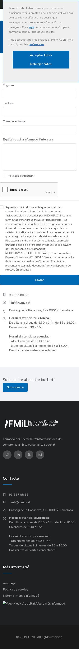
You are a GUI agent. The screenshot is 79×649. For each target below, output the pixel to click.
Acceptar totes (41, 55)
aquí (31, 27)
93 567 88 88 (19, 295)
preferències (36, 44)
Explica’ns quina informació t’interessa (28, 139)
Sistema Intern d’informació (21, 596)
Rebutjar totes (41, 64)
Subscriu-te (15, 387)
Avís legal (9, 583)
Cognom (8, 85)
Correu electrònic (14, 121)
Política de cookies (15, 589)
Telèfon (8, 103)
